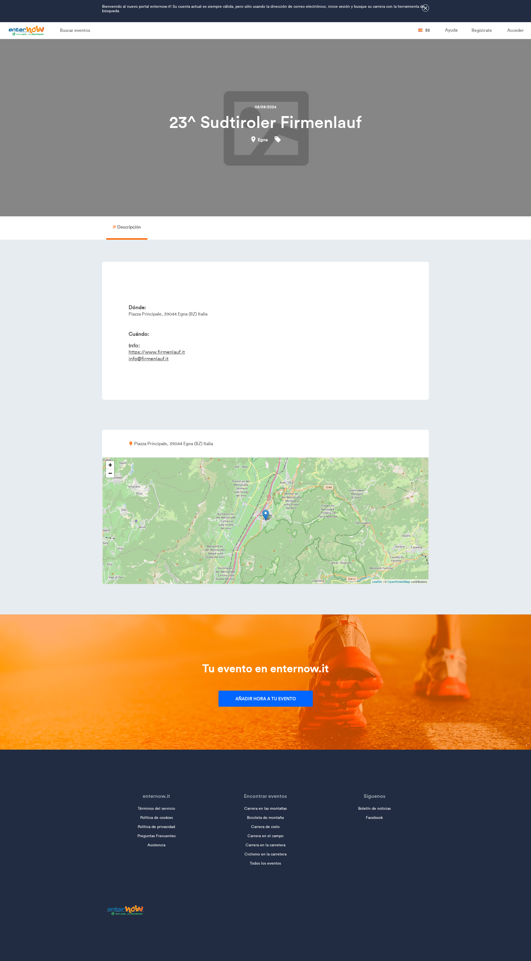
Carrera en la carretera (265, 845)
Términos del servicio (156, 808)
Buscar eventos (75, 30)
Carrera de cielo (265, 826)
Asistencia (156, 845)
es (427, 30)
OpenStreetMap (398, 582)
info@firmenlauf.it (148, 359)
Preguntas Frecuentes (156, 836)
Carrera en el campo (265, 836)
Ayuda (451, 30)
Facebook (374, 817)
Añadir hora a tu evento (265, 698)
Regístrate (482, 30)
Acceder (515, 30)
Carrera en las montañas (265, 808)
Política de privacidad (156, 826)
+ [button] (110, 465)
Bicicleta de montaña (265, 817)
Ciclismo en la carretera (265, 854)
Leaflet (377, 582)
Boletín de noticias (374, 808)
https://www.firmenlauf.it (157, 352)
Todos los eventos (265, 863)
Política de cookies (156, 817)
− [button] (110, 473)
